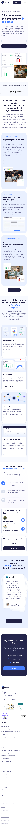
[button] (25, 2)
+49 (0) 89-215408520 (10, 699)
